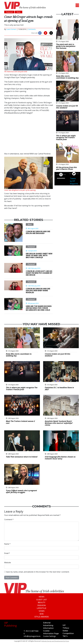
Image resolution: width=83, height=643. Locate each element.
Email (7, 553)
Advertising (48, 625)
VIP (64, 625)
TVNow (66, 628)
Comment (9, 519)
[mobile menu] (77, 5)
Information (48, 628)
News (30, 224)
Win (41, 614)
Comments (32, 29)
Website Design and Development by (55, 641)
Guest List (41, 600)
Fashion (41, 605)
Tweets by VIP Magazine (74, 181)
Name (7, 544)
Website (7, 562)
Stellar (65, 631)
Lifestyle (41, 608)
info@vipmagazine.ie (32, 636)
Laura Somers (11, 29)
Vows (41, 611)
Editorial (46, 623)
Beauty (41, 602)
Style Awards (41, 617)
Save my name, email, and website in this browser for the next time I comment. (37, 572)
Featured (31, 247)
